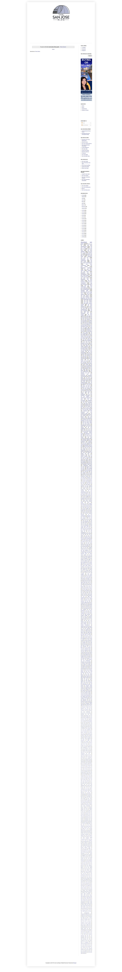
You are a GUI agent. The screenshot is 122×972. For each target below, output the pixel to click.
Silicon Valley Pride (87, 898)
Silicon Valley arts (85, 735)
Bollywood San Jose (84, 708)
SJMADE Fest (84, 855)
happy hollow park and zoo (86, 582)
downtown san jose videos (86, 387)
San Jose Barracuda (86, 190)
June (83, 200)
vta (88, 349)
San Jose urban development (86, 538)
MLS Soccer (84, 840)
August (83, 196)
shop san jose (84, 547)
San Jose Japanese (84, 550)
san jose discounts (85, 540)
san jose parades (89, 510)
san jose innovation (84, 389)
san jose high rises (86, 311)
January (83, 208)
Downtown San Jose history (86, 661)
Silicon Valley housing (88, 903)
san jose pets (89, 429)
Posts (83, 122)
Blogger (74, 962)
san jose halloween (86, 324)
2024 (83, 212)
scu (90, 546)
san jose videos (88, 301)
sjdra (84, 953)
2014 (83, 228)
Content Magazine (85, 147)
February (83, 206)
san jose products (88, 701)
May (83, 201)
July (83, 198)
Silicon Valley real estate (86, 552)
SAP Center (85, 475)
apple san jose (84, 916)
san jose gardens (84, 950)
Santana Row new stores (88, 891)
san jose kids (89, 315)
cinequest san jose (86, 419)
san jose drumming (84, 771)
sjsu (81, 340)
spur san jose (84, 595)
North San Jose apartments (86, 846)
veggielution (89, 418)
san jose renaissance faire (86, 648)
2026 (83, 195)
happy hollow (83, 632)
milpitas (89, 752)
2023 (83, 213)
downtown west (83, 503)
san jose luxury (88, 544)
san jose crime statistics (86, 557)
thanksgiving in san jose (85, 425)
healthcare (89, 746)
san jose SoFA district (86, 275)
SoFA (91, 284)
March (83, 204)
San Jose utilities (86, 885)
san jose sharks (86, 316)
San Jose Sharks (85, 185)
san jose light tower (85, 608)
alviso (82, 426)
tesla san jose (85, 520)
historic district (88, 633)
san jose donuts (84, 444)
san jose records (84, 702)
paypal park (90, 478)
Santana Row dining (88, 734)
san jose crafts (89, 690)
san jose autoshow (88, 765)
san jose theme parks (85, 653)
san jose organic (85, 778)
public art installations (85, 942)
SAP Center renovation (88, 854)
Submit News (84, 108)
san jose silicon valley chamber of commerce (86, 565)
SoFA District (83, 578)
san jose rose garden (85, 545)
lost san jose (88, 527)
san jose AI (89, 401)
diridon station (89, 438)
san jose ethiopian (84, 558)
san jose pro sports (84, 337)
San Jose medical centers (88, 878)
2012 (83, 231)
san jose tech (87, 378)
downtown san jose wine (85, 601)
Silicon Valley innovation (85, 677)
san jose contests (86, 388)
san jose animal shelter (88, 604)
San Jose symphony (87, 728)
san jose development (86, 246)
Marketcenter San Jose (88, 841)
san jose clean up (88, 586)
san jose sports (85, 295)
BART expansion (88, 799)
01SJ (83, 572)
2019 (83, 220)
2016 (83, 225)
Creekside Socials (84, 710)
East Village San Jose (88, 716)
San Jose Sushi (84, 722)
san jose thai (84, 786)
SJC (88, 294)
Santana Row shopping (86, 892)
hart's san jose (89, 925)
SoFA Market (87, 484)
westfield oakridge (84, 615)
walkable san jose (84, 657)
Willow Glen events (84, 682)
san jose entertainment (86, 309)
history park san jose (85, 380)
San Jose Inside (85, 161)
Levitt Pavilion (83, 664)
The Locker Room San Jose (86, 911)
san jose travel (84, 592)
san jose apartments (88, 340)
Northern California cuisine (85, 847)
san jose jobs (89, 318)
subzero (86, 459)
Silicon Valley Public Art (85, 899)
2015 (83, 226)
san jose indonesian (84, 697)
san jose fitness (86, 590)
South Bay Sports (85, 909)
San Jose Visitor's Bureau (87, 143)
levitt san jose (87, 930)
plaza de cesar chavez (87, 421)
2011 (83, 233)
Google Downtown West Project (86, 827)
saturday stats (84, 290)
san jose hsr (90, 773)
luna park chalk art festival (86, 634)
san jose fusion (88, 949)
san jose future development (86, 262)
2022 (83, 215)
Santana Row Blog (85, 166)
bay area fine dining (88, 446)
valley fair (88, 345)
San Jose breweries (85, 872)
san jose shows (85, 611)
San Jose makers (85, 726)
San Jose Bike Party (86, 156)
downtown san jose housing (86, 420)
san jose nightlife (86, 496)
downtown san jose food (86, 298)
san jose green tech (88, 495)
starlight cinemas (88, 654)
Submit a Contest (85, 110)
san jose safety (88, 533)
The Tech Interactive (86, 628)
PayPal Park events (87, 849)
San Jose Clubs (84, 862)
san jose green (84, 440)
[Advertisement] (61, 32)
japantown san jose (84, 343)
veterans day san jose (88, 571)
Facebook (84, 49)
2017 (83, 223)
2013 (83, 230)
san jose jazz (89, 383)
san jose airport (89, 331)
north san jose (84, 276)
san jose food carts (88, 772)
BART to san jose (86, 384)
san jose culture (86, 247)
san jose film (85, 471)
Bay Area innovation (88, 803)
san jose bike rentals (87, 422)
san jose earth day (85, 641)
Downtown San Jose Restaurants (86, 140)
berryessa (83, 454)
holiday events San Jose (85, 928)
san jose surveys (89, 785)
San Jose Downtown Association (86, 145)
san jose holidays (85, 296)
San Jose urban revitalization (86, 729)
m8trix (82, 635)
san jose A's (85, 447)
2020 (83, 218)
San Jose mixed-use (88, 576)
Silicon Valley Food (87, 676)
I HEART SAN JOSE (86, 174)
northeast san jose (84, 940)
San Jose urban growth (86, 577)
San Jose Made (85, 154)
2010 (83, 235)
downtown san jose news (86, 271)
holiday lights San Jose (85, 929)
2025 (83, 210)
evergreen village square (85, 602)
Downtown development (88, 821)
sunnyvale (88, 792)
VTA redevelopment (85, 912)
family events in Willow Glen (86, 924)
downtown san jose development (86, 273)
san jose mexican (86, 319)
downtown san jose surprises (86, 923)
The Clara (89, 910)
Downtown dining (85, 822)
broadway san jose (87, 918)
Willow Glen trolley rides (86, 915)
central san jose (89, 463)
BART (87, 370)
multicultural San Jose (85, 753)
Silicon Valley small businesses (86, 905)
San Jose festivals (86, 355)
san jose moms (83, 777)
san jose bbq (86, 636)
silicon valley (85, 364)
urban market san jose (88, 704)
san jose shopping (86, 310)
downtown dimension (86, 267)
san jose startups (89, 519)
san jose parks (89, 353)
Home (53, 49)
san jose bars (83, 356)
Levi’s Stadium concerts (88, 836)
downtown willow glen (87, 464)
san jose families (86, 508)
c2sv (87, 683)
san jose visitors (86, 789)
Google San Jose (85, 828)
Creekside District (88, 709)
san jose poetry (86, 564)
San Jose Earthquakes (86, 187)
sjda (86, 357)
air (91, 915)
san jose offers (89, 777)
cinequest (85, 410)
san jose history (88, 300)
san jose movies (86, 339)
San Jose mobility (85, 879)
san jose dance (89, 390)
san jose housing (86, 283)
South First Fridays (85, 150)
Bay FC (83, 188)
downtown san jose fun (86, 257)
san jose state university (87, 431)
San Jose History (85, 175)
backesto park (85, 742)
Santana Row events (84, 626)
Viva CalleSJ (88, 680)
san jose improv (84, 774)
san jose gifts (89, 642)
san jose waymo (89, 498)
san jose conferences (88, 640)
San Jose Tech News (88, 868)
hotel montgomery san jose (86, 747)
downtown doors (84, 553)
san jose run (83, 458)
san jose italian (84, 320)
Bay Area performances (85, 804)
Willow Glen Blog (85, 168)
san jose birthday (85, 689)
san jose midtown (85, 396)
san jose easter (89, 507)
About (83, 107)
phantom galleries (86, 439)
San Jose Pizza (86, 665)
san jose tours (88, 591)
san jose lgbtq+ (88, 559)
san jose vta (86, 341)
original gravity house (84, 761)
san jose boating (87, 946)
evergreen (90, 441)
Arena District (83, 798)
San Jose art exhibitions (88, 871)
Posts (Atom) (37, 51)
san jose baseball (86, 443)
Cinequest (84, 153)
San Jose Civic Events (88, 861)
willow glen (90, 338)
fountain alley (83, 925)
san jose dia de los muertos (87, 588)
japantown (87, 368)
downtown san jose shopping (86, 485)
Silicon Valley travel (89, 736)
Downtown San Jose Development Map (86, 134)
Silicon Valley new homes (86, 904)
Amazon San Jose (87, 797)
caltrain (82, 629)
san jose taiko (83, 534)
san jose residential (86, 287)
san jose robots (84, 651)
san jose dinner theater (86, 691)
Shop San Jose (85, 142)
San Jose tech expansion (85, 883)
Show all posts (63, 46)
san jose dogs (84, 589)
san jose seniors (89, 610)
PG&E (90, 548)
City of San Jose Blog (86, 165)
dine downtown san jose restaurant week (86, 412)
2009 (83, 236)
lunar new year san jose (85, 528)
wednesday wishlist (87, 299)
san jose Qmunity (85, 764)
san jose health (84, 325)
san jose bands (86, 584)
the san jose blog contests (86, 409)
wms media (85, 332)
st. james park (86, 391)
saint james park (84, 583)
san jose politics (86, 424)
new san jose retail (86, 277)
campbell (86, 629)
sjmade (82, 393)
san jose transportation (86, 288)
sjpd (83, 703)
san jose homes (89, 363)
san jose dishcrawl (88, 470)
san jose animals (89, 504)
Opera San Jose (84, 848)
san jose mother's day (85, 560)
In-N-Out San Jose (84, 833)
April (83, 203)
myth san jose (83, 755)
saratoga (90, 702)
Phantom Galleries (85, 151)
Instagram (84, 50)
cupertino (82, 539)
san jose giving (84, 773)
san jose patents (88, 647)
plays (90, 941)
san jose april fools (88, 539)
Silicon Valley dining (88, 627)
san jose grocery (89, 607)
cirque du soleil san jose (88, 579)
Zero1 (88, 502)
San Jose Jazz (84, 148)
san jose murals (88, 407)
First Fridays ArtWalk (85, 717)
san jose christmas (88, 322)
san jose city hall (86, 481)
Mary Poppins (84, 842)
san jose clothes (86, 767)
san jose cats (83, 766)
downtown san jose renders (86, 922)
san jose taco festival (88, 652)
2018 (83, 221)
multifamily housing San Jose (86, 754)
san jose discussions (87, 770)
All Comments (85, 125)
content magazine (84, 346)
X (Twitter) (84, 47)
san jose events (86, 266)
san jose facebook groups (86, 692)
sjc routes (87, 613)
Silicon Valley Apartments (85, 893)
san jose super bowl (86, 408)
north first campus (88, 760)
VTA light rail (83, 739)
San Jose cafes (89, 551)
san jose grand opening (85, 695)
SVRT (90, 855)
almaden (87, 741)
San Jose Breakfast (88, 721)
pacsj (90, 761)
